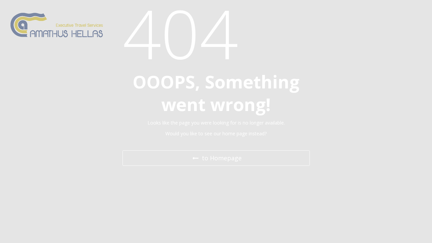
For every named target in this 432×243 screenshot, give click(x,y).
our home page (230, 134)
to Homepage (221, 158)
